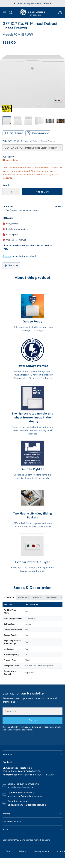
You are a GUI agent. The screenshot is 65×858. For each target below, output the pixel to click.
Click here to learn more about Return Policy (27, 245)
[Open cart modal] (60, 12)
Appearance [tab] (24, 597)
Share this (13, 265)
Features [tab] (9, 597)
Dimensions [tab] (51, 597)
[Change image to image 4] (39, 120)
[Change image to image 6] (60, 120)
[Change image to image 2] (17, 120)
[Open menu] (4, 12)
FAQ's (6, 248)
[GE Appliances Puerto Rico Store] (33, 13)
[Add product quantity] (17, 191)
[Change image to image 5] (49, 120)
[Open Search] (10, 12)
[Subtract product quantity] (5, 191)
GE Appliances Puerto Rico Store (35, 840)
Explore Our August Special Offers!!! (32, 3)
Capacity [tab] (37, 597)
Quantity (7, 185)
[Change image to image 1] (7, 120)
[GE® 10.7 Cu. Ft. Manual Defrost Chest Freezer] (32, 81)
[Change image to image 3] (28, 120)
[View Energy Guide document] (7, 108)
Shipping (7, 256)
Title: (29, 141)
